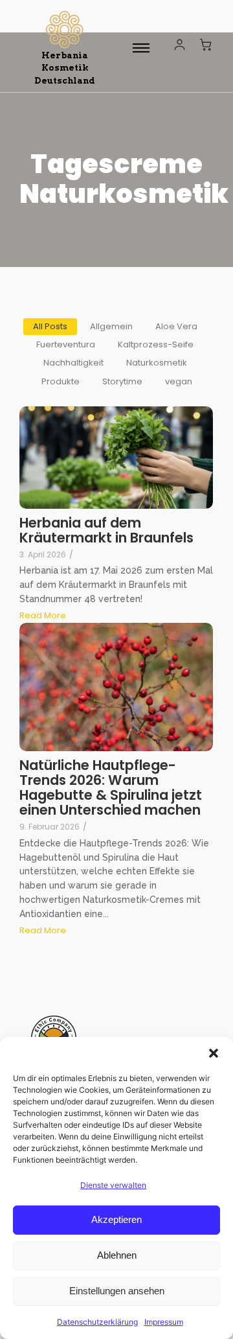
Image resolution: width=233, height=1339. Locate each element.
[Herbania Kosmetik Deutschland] (64, 29)
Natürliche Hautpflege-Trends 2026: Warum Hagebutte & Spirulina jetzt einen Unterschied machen (110, 787)
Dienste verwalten (113, 1185)
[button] (213, 1053)
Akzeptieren (116, 1219)
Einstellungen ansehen (116, 1290)
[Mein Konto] (179, 44)
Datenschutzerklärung (97, 1322)
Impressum (163, 1322)
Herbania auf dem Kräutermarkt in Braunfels (106, 530)
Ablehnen (117, 1255)
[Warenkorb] (206, 44)
